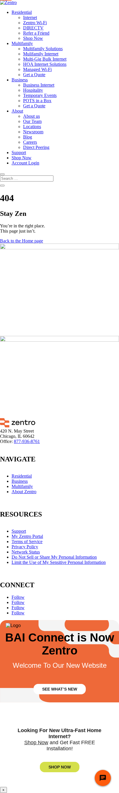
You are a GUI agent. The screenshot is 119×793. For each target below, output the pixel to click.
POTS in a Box (37, 100)
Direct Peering (36, 147)
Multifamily (22, 43)
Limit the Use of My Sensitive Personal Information (59, 562)
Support (19, 152)
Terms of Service (27, 541)
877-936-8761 (27, 441)
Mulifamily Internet (40, 53)
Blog (27, 136)
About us (31, 116)
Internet (30, 17)
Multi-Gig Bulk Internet (44, 59)
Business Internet (38, 85)
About (17, 111)
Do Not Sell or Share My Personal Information (54, 557)
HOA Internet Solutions (44, 64)
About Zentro (24, 491)
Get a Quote (34, 74)
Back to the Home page (21, 240)
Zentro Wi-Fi (35, 22)
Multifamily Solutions (43, 48)
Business (20, 79)
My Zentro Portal (27, 536)
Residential (22, 12)
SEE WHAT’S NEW (59, 689)
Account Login (25, 162)
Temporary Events (40, 95)
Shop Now (33, 38)
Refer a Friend (36, 33)
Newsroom (33, 131)
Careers (30, 142)
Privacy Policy (25, 546)
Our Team (32, 121)
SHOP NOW (60, 767)
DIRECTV (33, 27)
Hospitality (33, 90)
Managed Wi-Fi (37, 69)
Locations (32, 126)
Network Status (26, 551)
